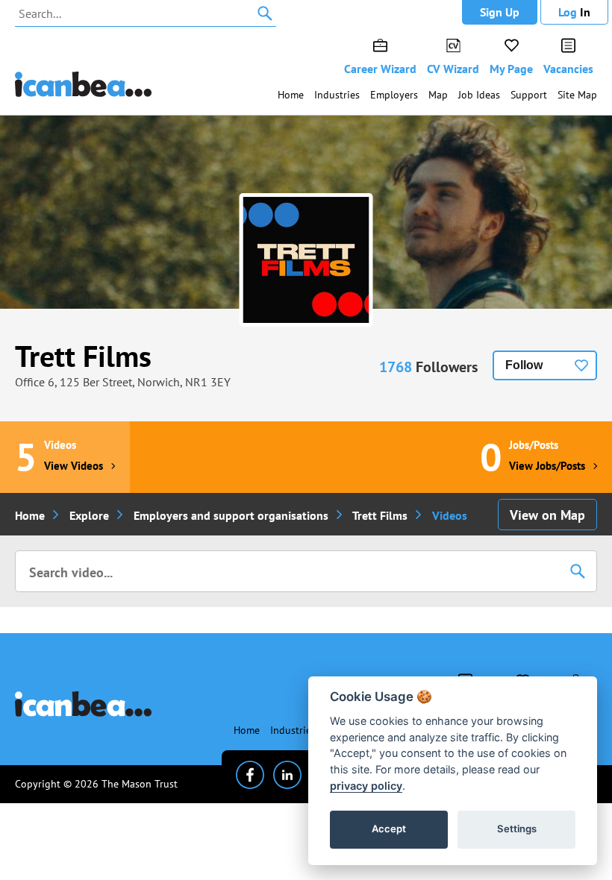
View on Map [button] (547, 515)
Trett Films (83, 355)
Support (528, 94)
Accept (389, 829)
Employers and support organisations (231, 515)
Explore (89, 515)
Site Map (577, 94)
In (574, 11)
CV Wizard (453, 68)
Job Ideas (479, 94)
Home (291, 94)
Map (438, 94)
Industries (337, 94)
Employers (394, 94)
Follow (524, 365)
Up (499, 11)
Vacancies (568, 68)
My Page (511, 68)
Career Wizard (380, 68)
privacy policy (366, 785)
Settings (517, 829)
